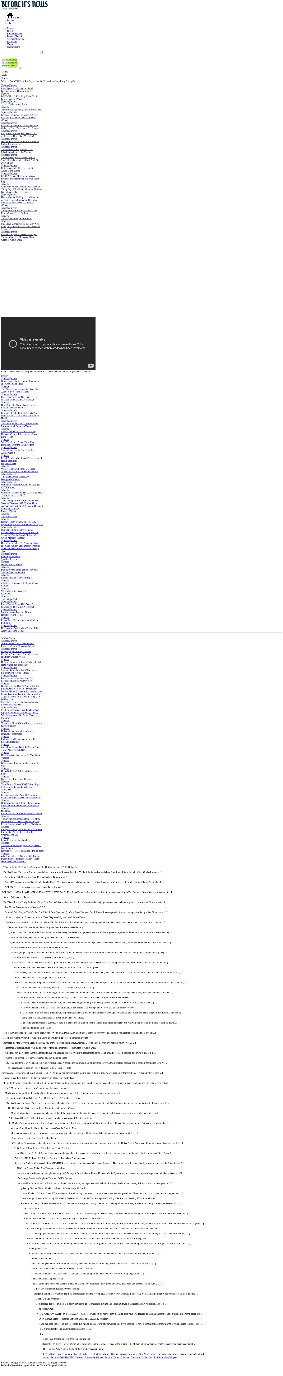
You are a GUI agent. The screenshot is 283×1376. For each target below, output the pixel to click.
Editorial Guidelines (94, 1357)
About (46, 1357)
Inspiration (12, 41)
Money (10, 28)
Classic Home (13, 47)
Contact (79, 1357)
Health (10, 31)
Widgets (173, 1357)
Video (10, 44)
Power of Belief (14, 36)
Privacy (108, 1357)
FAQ (71, 1357)
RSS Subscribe (161, 1357)
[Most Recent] (8, 638)
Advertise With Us (59, 1357)
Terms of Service (121, 1357)
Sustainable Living (15, 39)
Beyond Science (14, 33)
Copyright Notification (141, 1357)
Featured (11, 20)
